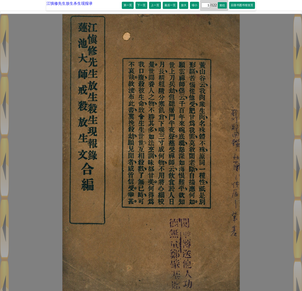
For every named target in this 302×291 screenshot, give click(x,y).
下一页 (141, 5)
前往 (222, 5)
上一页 (155, 5)
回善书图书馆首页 (242, 5)
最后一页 (170, 5)
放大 (183, 5)
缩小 (194, 5)
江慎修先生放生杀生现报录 (69, 3)
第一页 (128, 5)
